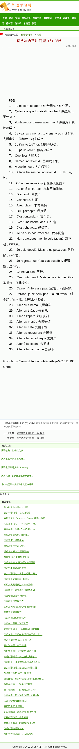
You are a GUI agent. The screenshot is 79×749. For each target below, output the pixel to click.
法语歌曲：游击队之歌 (12, 450)
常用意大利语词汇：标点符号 (18, 584)
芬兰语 (9, 23)
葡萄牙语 (48, 18)
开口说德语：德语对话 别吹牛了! (20, 712)
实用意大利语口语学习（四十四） (20, 606)
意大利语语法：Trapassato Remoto (21, 629)
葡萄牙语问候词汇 (12, 612)
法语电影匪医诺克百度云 (13, 459)
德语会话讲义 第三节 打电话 (17, 640)
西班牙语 (26, 18)
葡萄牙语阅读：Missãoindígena (19, 723)
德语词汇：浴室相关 (14, 540)
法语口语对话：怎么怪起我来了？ (20, 656)
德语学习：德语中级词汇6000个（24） (23, 634)
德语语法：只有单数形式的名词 (19, 590)
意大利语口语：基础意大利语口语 (20, 667)
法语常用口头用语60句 (15, 618)
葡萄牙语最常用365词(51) (16, 535)
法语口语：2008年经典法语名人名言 (22, 662)
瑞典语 (18, 23)
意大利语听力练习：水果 (16, 507)
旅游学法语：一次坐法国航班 (18, 684)
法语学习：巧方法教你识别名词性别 (21, 695)
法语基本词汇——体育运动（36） (20, 523)
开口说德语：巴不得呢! (15, 645)
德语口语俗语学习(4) (14, 728)
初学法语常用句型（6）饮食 (30, 433)
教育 (34, 23)
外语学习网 (26, 34)
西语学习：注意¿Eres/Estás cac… (20, 529)
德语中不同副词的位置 (15, 568)
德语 (11, 18)
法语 (17, 18)
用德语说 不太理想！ (14, 706)
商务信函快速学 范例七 (15, 595)
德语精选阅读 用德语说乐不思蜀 (19, 562)
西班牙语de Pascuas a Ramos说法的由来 (24, 518)
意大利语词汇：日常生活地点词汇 (20, 573)
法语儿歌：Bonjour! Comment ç (17, 476)
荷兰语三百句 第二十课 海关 (17, 673)
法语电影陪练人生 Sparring (14, 467)
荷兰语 (57, 18)
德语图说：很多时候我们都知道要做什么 (24, 678)
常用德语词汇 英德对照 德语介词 (20, 651)
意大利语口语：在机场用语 (17, 512)
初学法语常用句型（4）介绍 (30, 438)
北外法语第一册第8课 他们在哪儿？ (18, 484)
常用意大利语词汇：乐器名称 (18, 734)
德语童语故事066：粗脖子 (17, 579)
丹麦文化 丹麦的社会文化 (16, 557)
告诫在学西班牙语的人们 (16, 701)
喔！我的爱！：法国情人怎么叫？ (20, 689)
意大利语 (37, 18)
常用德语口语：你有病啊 (16, 717)
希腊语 (26, 23)
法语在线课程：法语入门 (16, 623)
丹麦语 (66, 18)
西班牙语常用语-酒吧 (14, 546)
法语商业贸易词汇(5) (14, 601)
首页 (5, 18)
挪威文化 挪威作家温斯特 (16, 551)
